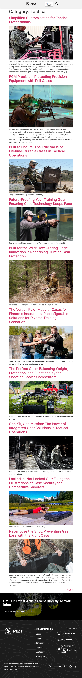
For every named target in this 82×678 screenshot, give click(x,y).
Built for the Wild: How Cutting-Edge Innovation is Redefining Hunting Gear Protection (39, 252)
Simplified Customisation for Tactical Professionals (38, 20)
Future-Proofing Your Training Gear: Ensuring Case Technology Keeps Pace (40, 201)
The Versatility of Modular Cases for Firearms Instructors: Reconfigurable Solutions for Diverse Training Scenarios (38, 315)
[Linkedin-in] (65, 666)
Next (70, 590)
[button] (56, 3)
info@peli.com (66, 640)
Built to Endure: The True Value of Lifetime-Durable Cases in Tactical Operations (37, 151)
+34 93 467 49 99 (68, 634)
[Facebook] (50, 666)
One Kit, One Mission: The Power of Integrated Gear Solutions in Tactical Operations (38, 428)
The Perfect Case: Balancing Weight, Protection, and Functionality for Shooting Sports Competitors (38, 373)
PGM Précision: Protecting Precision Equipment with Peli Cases (38, 78)
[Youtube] (60, 666)
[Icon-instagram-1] (70, 666)
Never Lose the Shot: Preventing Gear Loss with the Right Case (39, 533)
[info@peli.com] (58, 639)
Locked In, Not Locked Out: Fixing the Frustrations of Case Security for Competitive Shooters (39, 483)
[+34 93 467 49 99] (58, 633)
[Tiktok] (76, 666)
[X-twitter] (55, 666)
